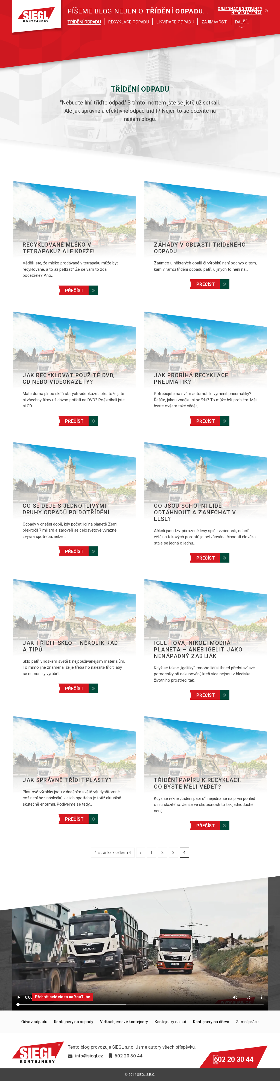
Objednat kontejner (240, 11)
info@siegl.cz (89, 1056)
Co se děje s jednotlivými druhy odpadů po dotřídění (66, 509)
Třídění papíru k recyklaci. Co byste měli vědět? (197, 783)
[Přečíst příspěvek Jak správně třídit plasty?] (74, 754)
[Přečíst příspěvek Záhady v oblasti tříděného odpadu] (205, 219)
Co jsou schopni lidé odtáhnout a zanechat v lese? (195, 512)
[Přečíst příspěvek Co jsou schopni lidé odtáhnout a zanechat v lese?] (205, 480)
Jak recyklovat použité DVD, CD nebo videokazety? (69, 378)
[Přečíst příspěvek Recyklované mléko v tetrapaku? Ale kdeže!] (74, 219)
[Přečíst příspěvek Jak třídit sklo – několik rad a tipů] (74, 617)
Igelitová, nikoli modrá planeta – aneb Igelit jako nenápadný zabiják (198, 649)
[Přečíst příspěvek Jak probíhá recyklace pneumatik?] (205, 350)
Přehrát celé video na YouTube (62, 997)
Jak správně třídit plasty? (67, 780)
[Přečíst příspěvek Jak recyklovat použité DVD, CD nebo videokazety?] (74, 350)
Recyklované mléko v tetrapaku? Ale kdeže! (59, 248)
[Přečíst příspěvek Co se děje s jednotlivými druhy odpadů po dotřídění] (74, 480)
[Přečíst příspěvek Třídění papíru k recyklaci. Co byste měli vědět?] (205, 754)
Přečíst (74, 290)
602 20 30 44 (233, 1059)
